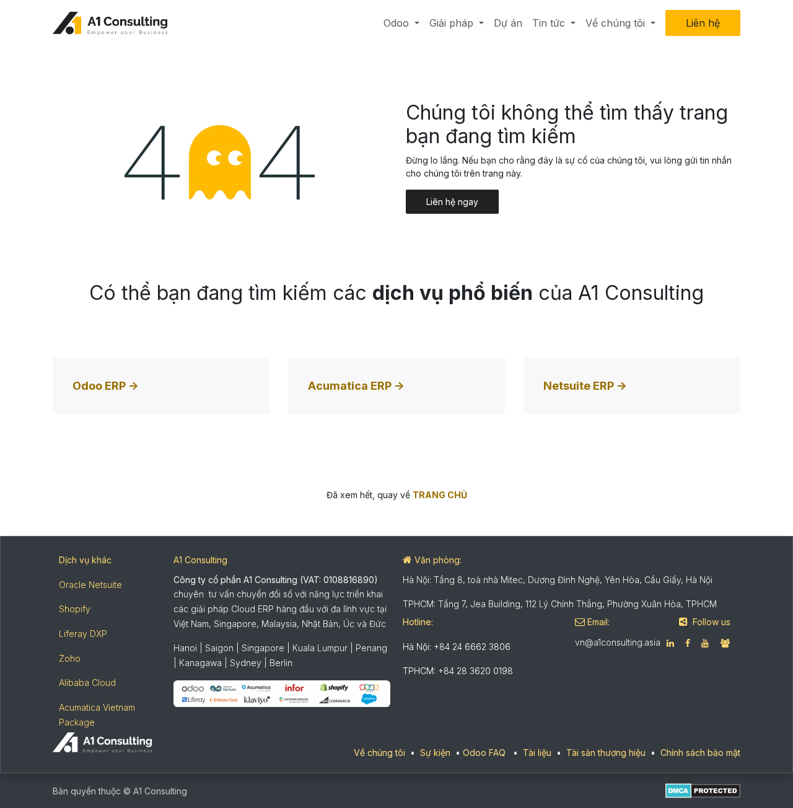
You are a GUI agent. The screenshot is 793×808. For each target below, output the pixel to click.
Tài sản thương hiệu (606, 752)
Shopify (74, 609)
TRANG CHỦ (440, 495)
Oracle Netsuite (90, 584)
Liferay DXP (83, 633)
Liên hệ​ (703, 23)
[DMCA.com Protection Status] (702, 789)
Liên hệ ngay (452, 201)
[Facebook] (688, 643)
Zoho (70, 658)
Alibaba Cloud (87, 682)
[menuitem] (401, 23)
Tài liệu (537, 752)
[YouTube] (705, 643)
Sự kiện (435, 752)
